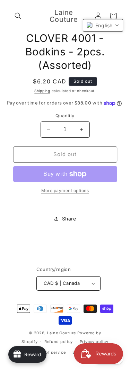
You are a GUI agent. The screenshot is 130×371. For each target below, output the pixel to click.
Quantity (64, 115)
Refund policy (58, 341)
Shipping (42, 91)
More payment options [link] (65, 190)
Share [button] (69, 218)
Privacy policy (94, 341)
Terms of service (49, 352)
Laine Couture (61, 333)
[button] (18, 16)
